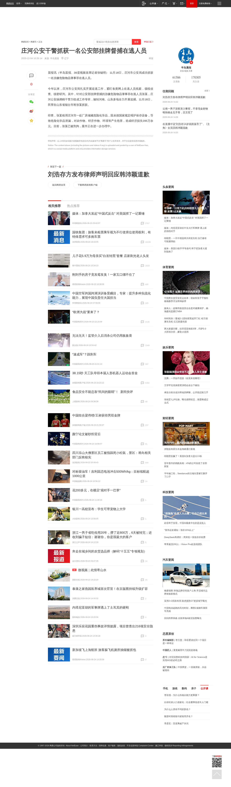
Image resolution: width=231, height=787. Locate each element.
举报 (151, 58)
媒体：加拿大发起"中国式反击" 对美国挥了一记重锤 (108, 213)
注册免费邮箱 (204, 3)
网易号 (33, 42)
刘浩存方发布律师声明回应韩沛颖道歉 (98, 174)
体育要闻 (168, 267)
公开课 (204, 688)
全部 (206, 91)
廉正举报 (159, 777)
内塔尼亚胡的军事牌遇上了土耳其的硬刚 (100, 607)
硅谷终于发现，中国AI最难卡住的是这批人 (185, 523)
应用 (18, 3)
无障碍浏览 (29, 3)
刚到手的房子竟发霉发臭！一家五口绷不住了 (103, 274)
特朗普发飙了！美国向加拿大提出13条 (183, 456)
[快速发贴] (31, 76)
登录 (192, 3)
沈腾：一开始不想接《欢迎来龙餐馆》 (183, 378)
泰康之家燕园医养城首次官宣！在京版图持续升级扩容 (110, 588)
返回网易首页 (58, 185)
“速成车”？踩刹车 (84, 354)
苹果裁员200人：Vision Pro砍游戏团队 (183, 544)
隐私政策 (121, 777)
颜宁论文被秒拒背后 (86, 434)
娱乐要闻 (168, 347)
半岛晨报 (54, 58)
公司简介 (84, 777)
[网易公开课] (153, 3)
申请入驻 (148, 42)
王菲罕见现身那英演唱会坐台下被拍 (181, 385)
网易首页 (10, 3)
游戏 (174, 688)
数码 (184, 688)
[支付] (174, 3)
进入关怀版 (41, 3)
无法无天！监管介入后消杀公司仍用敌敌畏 (102, 335)
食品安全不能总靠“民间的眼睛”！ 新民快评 (102, 392)
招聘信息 (102, 777)
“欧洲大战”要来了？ (86, 312)
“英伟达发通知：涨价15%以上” (179, 530)
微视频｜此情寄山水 (92, 570)
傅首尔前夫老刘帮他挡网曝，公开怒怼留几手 (186, 392)
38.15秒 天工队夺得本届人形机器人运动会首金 (105, 373)
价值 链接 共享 (186, 71)
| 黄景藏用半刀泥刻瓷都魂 (180, 650)
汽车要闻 (168, 559)
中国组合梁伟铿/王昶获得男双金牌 (96, 415)
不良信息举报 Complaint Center (140, 777)
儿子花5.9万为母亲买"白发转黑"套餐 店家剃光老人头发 (110, 256)
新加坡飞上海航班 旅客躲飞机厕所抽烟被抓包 (104, 650)
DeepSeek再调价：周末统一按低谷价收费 (184, 537)
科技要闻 (168, 492)
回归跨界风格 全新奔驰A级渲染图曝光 (182, 618)
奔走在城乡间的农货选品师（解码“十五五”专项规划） (109, 551)
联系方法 (93, 777)
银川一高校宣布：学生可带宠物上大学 (99, 509)
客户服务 (112, 777)
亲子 (193, 688)
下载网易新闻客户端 (87, 185)
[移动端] (144, 3)
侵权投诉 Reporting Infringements (179, 777)
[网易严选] (164, 3)
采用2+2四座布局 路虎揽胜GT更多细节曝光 (185, 601)
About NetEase (72, 777)
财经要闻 (168, 418)
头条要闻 (168, 186)
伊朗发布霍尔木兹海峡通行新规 (179, 449)
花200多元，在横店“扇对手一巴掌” (96, 490)
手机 (165, 688)
